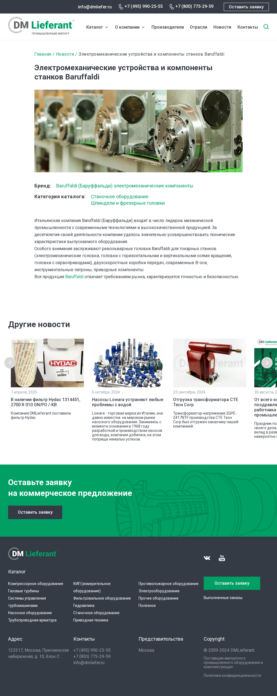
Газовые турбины (23, 591)
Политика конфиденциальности (232, 675)
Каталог (94, 27)
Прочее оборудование (158, 598)
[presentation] (10, 362)
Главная (42, 54)
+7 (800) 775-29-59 (194, 6)
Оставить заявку (246, 6)
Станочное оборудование (120, 196)
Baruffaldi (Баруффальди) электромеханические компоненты (124, 186)
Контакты (248, 27)
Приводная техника (90, 620)
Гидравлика (83, 605)
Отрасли (198, 27)
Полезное (147, 605)
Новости (222, 27)
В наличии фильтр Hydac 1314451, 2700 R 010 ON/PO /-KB (45, 402)
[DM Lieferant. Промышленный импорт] (41, 33)
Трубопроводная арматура (32, 620)
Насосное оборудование (30, 613)
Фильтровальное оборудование (102, 598)
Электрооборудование (159, 591)
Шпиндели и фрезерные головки (128, 203)
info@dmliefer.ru (95, 6)
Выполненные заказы (223, 598)
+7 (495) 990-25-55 (143, 6)
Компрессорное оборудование (35, 583)
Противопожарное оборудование (168, 583)
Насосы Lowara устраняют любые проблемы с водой (127, 402)
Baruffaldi (74, 276)
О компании (127, 27)
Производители (167, 27)
